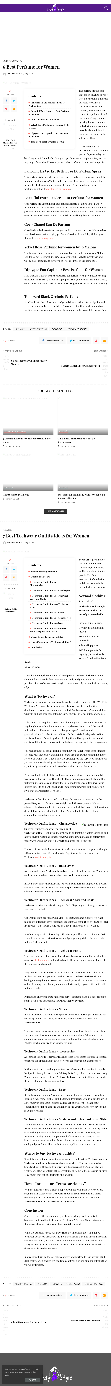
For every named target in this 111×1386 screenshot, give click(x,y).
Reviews (17, 61)
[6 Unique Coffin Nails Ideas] (10, 599)
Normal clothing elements (44, 571)
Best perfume (38, 329)
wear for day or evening (57, 188)
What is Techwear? (40, 576)
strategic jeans (41, 959)
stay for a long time (43, 238)
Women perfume (77, 329)
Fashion (7, 530)
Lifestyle (10, 431)
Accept (32, 1380)
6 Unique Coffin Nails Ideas (10, 610)
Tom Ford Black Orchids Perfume (48, 141)
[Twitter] (14, 100)
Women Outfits (94, 1283)
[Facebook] (6, 100)
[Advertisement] (55, 32)
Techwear (73, 1283)
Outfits (57, 1283)
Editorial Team (13, 74)
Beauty (7, 61)
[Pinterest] (6, 108)
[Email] (14, 108)
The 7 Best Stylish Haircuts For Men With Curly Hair (10, 144)
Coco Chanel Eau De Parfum (45, 119)
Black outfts (24, 1283)
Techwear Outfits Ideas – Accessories (51, 617)
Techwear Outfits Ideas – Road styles (51, 590)
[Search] (105, 8)
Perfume (57, 329)
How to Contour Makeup (16, 494)
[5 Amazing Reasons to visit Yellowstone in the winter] (28, 416)
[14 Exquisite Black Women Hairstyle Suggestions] (83, 416)
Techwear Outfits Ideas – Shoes (48, 612)
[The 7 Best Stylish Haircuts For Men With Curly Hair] (10, 130)
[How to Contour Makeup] (28, 472)
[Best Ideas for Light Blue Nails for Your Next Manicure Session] (83, 472)
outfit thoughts (43, 857)
